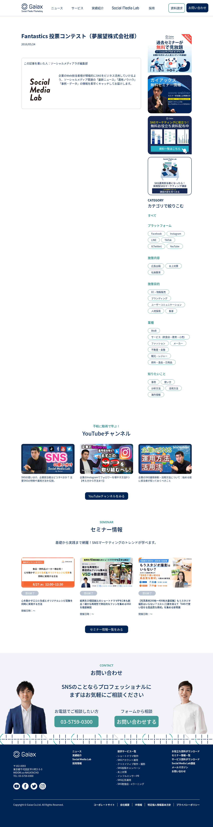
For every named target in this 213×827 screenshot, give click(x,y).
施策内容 (154, 258)
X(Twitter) (156, 246)
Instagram (175, 233)
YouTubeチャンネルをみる (107, 496)
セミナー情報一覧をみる (106, 629)
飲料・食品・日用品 (161, 362)
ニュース (57, 8)
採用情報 (77, 763)
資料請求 (177, 8)
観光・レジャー (159, 356)
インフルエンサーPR (128, 776)
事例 (153, 382)
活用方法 (173, 388)
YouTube (174, 246)
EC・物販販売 (158, 292)
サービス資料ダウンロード (186, 759)
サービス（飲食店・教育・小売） (168, 337)
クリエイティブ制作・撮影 (131, 764)
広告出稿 (156, 266)
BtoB (153, 330)
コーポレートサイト (104, 804)
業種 (151, 322)
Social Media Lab (81, 759)
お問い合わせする (137, 721)
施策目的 (154, 284)
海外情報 (156, 394)
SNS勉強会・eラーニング (130, 784)
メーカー (178, 343)
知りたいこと (157, 374)
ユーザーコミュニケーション (166, 304)
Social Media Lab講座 (183, 763)
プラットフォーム (160, 225)
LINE (153, 240)
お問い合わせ (197, 7)
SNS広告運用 (124, 780)
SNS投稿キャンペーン (128, 768)
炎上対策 (173, 266)
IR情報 (138, 804)
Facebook (156, 233)
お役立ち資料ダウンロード (186, 751)
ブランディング (159, 298)
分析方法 (156, 388)
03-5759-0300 (77, 721)
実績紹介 (98, 8)
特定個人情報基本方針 (159, 804)
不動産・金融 (158, 349)
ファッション (158, 343)
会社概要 (124, 804)
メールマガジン (180, 767)
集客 (171, 311)
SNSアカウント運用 (127, 760)
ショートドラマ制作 (127, 756)
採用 (152, 8)
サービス (77, 8)
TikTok (168, 240)
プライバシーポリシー (188, 804)
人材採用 (156, 311)
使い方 (167, 382)
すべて (152, 215)
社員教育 (156, 272)
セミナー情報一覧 (181, 755)
